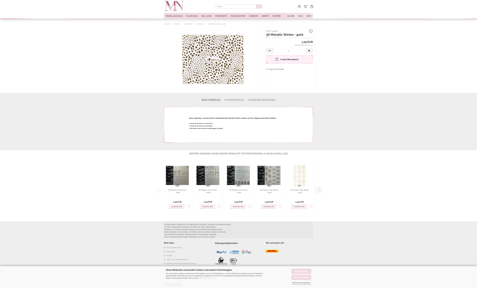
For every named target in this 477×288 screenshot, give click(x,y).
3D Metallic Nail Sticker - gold (299, 191)
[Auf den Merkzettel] (189, 206)
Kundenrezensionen (262, 99)
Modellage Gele (174, 16)
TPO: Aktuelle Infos (173, 248)
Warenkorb (177, 207)
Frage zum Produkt (276, 69)
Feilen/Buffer (238, 16)
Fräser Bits (221, 16)
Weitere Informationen (301, 283)
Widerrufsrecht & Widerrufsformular (180, 264)
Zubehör (253, 16)
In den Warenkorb (289, 59)
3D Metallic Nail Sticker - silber (177, 191)
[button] (299, 6)
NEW (309, 16)
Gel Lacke (206, 16)
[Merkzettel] (305, 6)
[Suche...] (259, 6)
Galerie (291, 16)
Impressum (171, 252)
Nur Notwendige (301, 277)
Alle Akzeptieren (301, 271)
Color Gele (192, 16)
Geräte (265, 16)
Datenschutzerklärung (207, 278)
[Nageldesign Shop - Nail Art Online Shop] (175, 6)
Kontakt (169, 256)
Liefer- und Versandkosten (177, 260)
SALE (300, 16)
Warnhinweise (234, 99)
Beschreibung (211, 99)
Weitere (276, 16)
